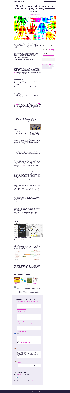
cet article (34, 241)
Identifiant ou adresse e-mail (47, 45)
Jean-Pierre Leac (20, 361)
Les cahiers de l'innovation (19, 1)
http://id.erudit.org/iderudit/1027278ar (24, 342)
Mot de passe (45, 49)
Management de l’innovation (35, 14)
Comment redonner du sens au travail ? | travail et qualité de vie (26, 323)
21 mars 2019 (18, 312)
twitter (25, 268)
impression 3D (51, 64)
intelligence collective (45, 66)
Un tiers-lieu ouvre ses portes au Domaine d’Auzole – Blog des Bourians (27, 301)
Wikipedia (15, 72)
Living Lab (22, 165)
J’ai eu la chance (16, 124)
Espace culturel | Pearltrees (21, 311)
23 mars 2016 (18, 349)
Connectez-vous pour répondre (21, 309)
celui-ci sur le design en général (19, 150)
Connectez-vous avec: (17, 376)
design (43, 64)
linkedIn (27, 268)
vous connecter (20, 374)
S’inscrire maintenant (46, 58)
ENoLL (33, 151)
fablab (47, 64)
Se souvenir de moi (47, 53)
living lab (51, 66)
